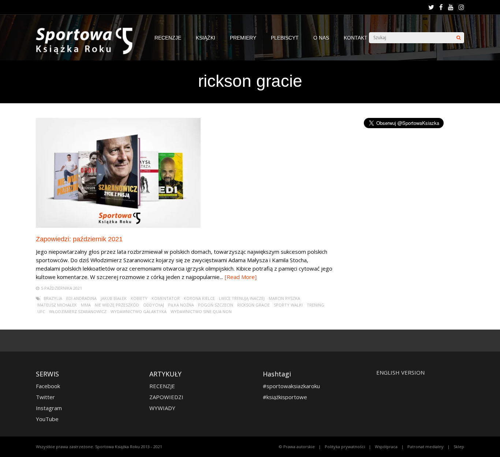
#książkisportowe (285, 397)
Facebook (48, 386)
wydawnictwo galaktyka (139, 311)
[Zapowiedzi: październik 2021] (118, 225)
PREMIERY (243, 38)
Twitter (45, 397)
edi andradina (81, 298)
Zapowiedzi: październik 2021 (79, 239)
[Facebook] (441, 7)
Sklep (459, 446)
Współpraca (386, 446)
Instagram (49, 408)
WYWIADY (162, 408)
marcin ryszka (284, 298)
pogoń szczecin (215, 305)
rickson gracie (253, 305)
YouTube (47, 419)
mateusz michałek (57, 305)
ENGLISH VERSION (400, 372)
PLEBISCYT (285, 38)
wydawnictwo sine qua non (201, 311)
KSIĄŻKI (205, 38)
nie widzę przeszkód (117, 305)
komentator (166, 298)
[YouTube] (451, 7)
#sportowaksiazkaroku (291, 386)
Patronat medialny (425, 446)
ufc (41, 311)
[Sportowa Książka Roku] (88, 52)
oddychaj (153, 305)
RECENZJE (167, 38)
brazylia (53, 298)
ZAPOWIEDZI (166, 397)
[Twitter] (431, 7)
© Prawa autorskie (297, 446)
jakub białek (114, 298)
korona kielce (199, 298)
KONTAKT (355, 38)
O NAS (321, 38)
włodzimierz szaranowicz (78, 311)
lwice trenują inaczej (242, 298)
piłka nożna (181, 305)
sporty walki (288, 305)
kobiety (139, 298)
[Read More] (241, 276)
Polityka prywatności (345, 446)
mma (86, 305)
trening (315, 305)
